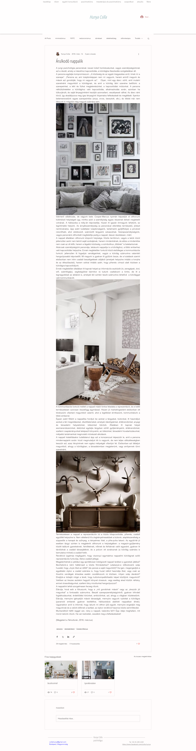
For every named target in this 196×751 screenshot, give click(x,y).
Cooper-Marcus (82, 629)
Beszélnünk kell (53, 683)
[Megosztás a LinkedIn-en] (68, 637)
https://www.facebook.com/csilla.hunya (136, 744)
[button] (148, 38)
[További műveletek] (138, 54)
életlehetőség (111, 38)
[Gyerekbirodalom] (98, 670)
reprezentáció (69, 629)
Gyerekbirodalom (90, 683)
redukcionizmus (85, 38)
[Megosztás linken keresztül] (74, 637)
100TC (72, 38)
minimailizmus (60, 38)
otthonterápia (125, 38)
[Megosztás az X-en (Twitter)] (63, 637)
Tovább (137, 38)
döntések (98, 38)
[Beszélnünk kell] (61, 670)
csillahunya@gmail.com (57, 742)
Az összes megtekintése (142, 656)
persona (59, 629)
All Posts (48, 38)
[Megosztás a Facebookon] (57, 637)
